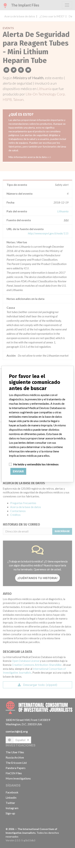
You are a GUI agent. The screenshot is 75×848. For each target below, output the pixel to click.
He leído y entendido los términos (36, 464)
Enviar (18, 471)
